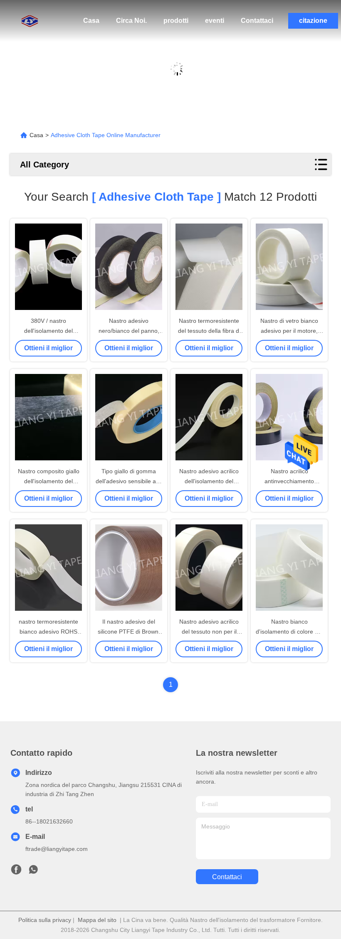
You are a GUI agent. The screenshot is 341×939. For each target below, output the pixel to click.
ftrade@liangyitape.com (56, 849)
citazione (313, 20)
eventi (214, 20)
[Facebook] (16, 871)
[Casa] (25, 20)
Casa (91, 20)
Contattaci (257, 20)
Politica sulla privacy (44, 920)
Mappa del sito (97, 920)
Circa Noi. (131, 20)
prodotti (175, 20)
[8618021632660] (33, 871)
